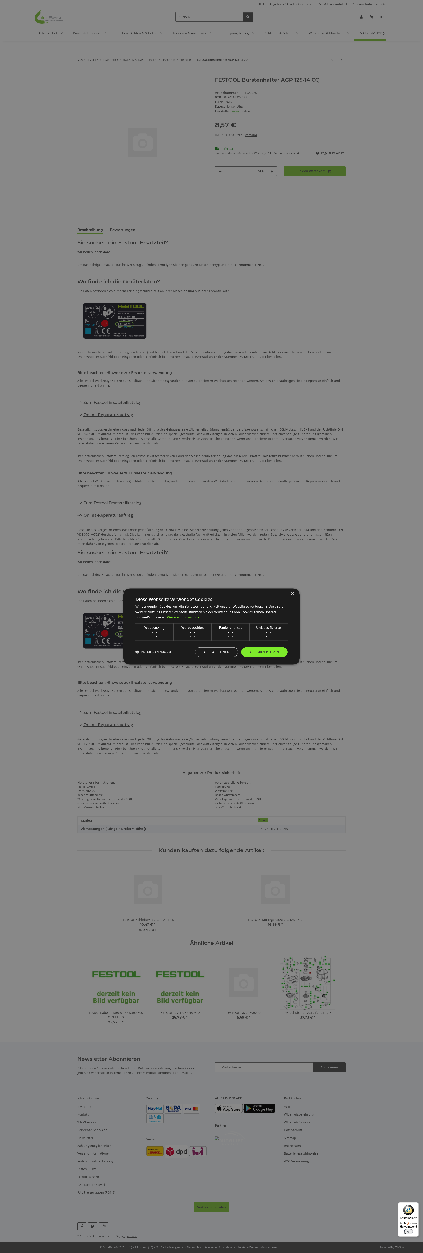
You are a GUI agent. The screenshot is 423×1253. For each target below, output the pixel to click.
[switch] (408, 1231)
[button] (153, 652)
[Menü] (416, 1205)
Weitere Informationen (184, 617)
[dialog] (211, 626)
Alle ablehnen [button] (216, 652)
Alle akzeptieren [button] (264, 652)
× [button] (292, 593)
